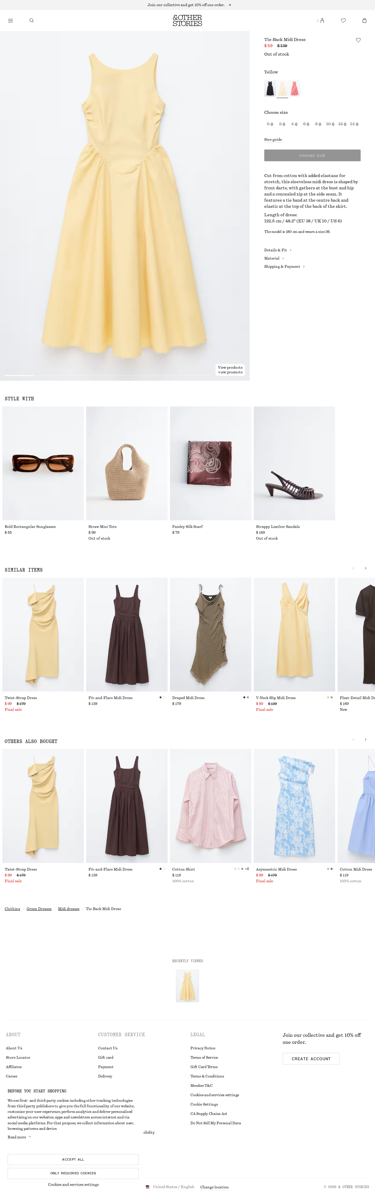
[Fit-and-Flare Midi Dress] (127, 634)
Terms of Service (204, 1057)
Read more (17, 1137)
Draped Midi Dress (188, 698)
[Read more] (187, 5)
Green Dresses (39, 909)
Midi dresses (68, 909)
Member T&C (201, 1085)
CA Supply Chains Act (208, 1114)
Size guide (273, 139)
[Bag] (364, 20)
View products (230, 372)
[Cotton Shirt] (210, 806)
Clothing (12, 909)
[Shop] (10, 20)
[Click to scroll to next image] (365, 568)
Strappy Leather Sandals (278, 526)
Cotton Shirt (183, 869)
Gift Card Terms (203, 1067)
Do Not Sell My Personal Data (215, 1123)
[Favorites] (343, 20)
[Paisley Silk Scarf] (210, 463)
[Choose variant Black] (270, 89)
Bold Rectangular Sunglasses (30, 526)
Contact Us (107, 1048)
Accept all (73, 1159)
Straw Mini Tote (102, 526)
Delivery (105, 1076)
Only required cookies (73, 1173)
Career (12, 1076)
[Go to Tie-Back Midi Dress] (187, 986)
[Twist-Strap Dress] (43, 634)
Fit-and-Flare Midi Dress (110, 698)
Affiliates (14, 1067)
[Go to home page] (187, 20)
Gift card (105, 1057)
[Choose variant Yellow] (282, 89)
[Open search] (31, 20)
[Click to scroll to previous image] (353, 568)
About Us (14, 1048)
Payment (105, 1067)
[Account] (322, 20)
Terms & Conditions (207, 1076)
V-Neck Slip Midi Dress (276, 698)
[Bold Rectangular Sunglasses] (43, 463)
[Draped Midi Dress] (210, 634)
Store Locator (18, 1057)
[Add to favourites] (358, 40)
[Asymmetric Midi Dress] (294, 806)
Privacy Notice (202, 1048)
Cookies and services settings (214, 1095)
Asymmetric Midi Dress (276, 869)
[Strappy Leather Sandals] (294, 463)
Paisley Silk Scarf (187, 526)
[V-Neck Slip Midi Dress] (294, 634)
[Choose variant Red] (294, 89)
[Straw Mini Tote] (127, 463)
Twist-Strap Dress (21, 698)
